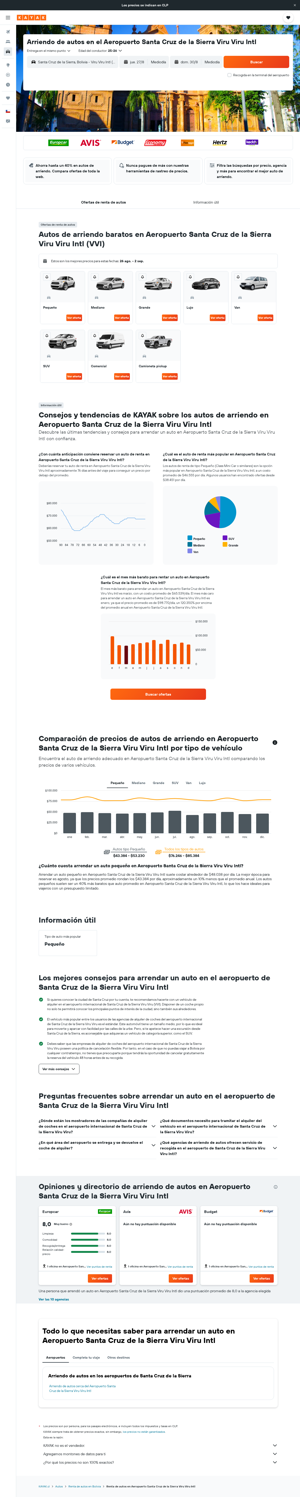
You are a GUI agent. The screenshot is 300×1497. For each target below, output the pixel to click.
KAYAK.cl (44, 1486)
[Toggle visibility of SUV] (228, 538)
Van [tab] (188, 783)
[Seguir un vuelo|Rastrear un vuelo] (8, 75)
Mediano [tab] (138, 783)
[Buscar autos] (8, 51)
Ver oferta (74, 317)
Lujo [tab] (202, 783)
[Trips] (8, 98)
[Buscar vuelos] (8, 32)
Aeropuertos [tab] (55, 1357)
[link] (158, 694)
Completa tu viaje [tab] (86, 1357)
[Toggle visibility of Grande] (230, 544)
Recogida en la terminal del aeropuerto (261, 75)
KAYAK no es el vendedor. (64, 1445)
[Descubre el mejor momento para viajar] (8, 84)
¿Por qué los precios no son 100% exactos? (78, 1462)
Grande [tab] (158, 783)
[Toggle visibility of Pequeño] (196, 538)
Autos (59, 1486)
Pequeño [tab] (117, 783)
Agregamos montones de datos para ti (74, 1454)
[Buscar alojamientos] (8, 41)
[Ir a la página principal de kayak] (31, 17)
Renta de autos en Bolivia (84, 1486)
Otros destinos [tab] (118, 1357)
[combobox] (49, 50)
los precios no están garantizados (144, 1431)
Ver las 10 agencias (54, 1299)
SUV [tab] (175, 783)
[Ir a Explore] (8, 65)
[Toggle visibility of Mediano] (196, 544)
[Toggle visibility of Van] (193, 551)
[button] (295, 5)
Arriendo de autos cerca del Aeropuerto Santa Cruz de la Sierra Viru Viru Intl (82, 1388)
